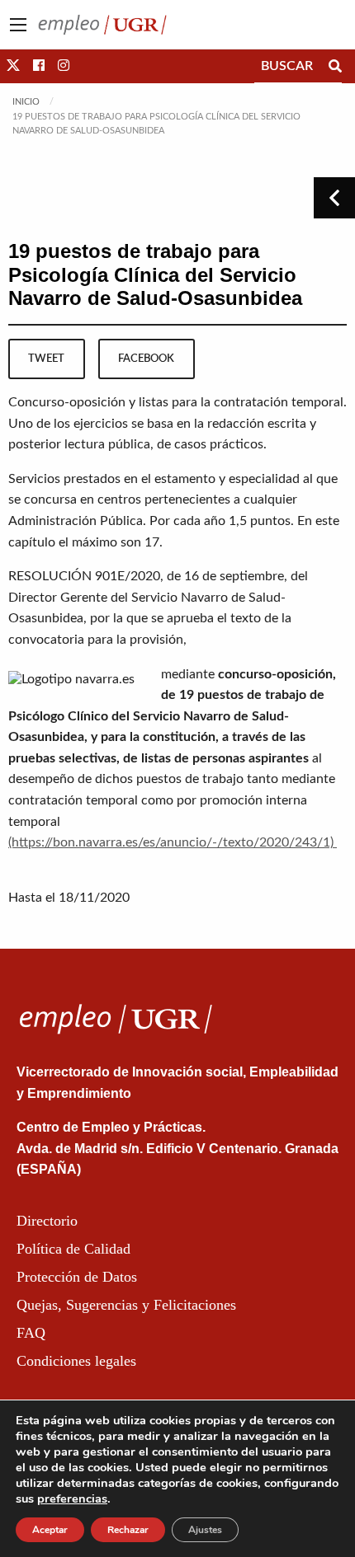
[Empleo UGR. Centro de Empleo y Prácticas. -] (102, 23)
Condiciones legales (76, 1361)
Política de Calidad (73, 1248)
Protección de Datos (77, 1277)
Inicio (26, 101)
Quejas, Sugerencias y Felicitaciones (126, 1305)
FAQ (31, 1333)
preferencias (72, 1498)
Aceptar (50, 1529)
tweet (46, 358)
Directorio (47, 1220)
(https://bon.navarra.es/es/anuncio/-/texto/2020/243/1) (172, 842)
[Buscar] (335, 65)
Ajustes (205, 1529)
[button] (13, 66)
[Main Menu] (18, 24)
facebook (146, 358)
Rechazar (128, 1529)
